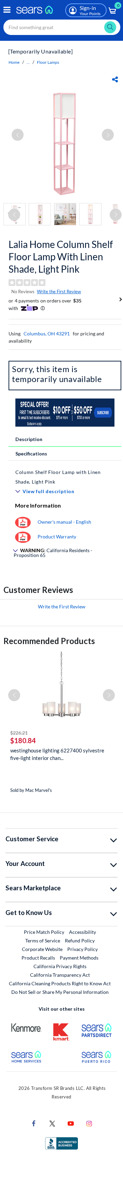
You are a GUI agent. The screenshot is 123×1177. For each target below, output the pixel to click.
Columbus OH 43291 (47, 333)
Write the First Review (59, 291)
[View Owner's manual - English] (23, 522)
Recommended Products (49, 641)
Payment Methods (79, 958)
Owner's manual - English (64, 522)
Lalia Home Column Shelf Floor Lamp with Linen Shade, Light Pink (61, 256)
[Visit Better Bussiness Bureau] (61, 1143)
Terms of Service (42, 940)
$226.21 (19, 733)
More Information (38, 505)
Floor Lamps (48, 62)
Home (14, 62)
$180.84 (23, 740)
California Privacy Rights (59, 966)
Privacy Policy (82, 949)
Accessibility (82, 932)
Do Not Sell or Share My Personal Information (60, 992)
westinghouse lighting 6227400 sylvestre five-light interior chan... (57, 754)
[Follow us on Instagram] (89, 1123)
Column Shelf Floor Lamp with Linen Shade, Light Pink (58, 477)
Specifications (31, 453)
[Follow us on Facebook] (34, 1123)
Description (28, 439)
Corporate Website (42, 949)
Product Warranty (57, 536)
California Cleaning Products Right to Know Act (60, 983)
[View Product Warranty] (23, 536)
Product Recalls (38, 958)
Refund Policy (80, 940)
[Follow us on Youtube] (71, 1123)
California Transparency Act (60, 975)
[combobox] (61, 27)
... (28, 62)
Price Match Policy (44, 932)
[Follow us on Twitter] (52, 1123)
